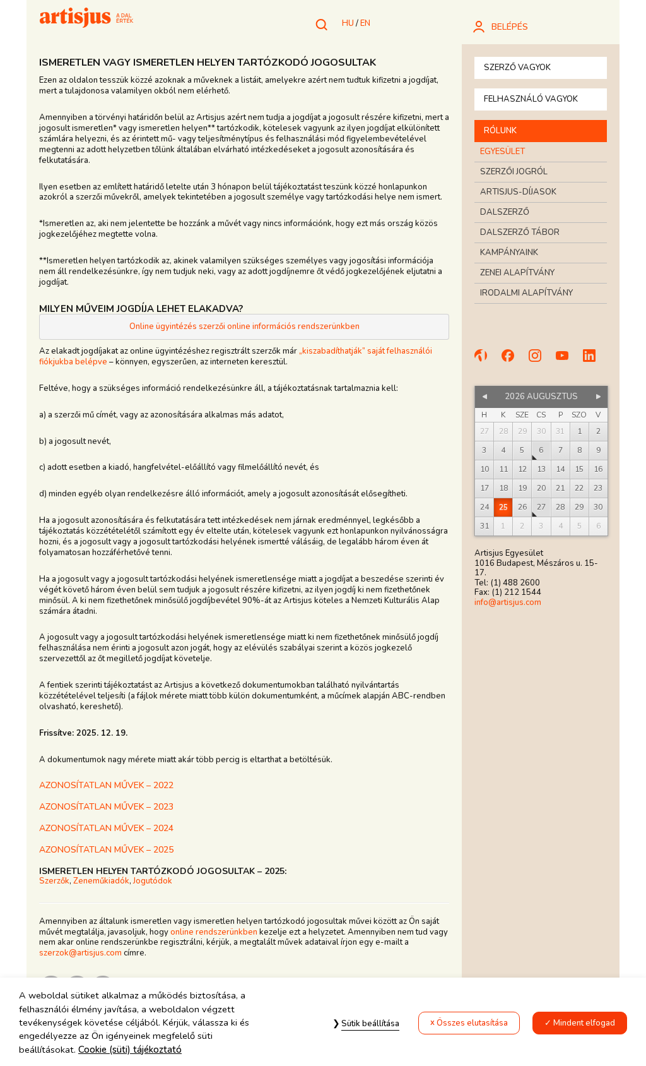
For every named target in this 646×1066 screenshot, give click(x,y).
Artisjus (86, 19)
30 (598, 507)
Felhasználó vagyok (531, 99)
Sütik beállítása (370, 1023)
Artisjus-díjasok (518, 192)
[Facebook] (514, 361)
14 (560, 469)
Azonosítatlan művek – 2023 (106, 807)
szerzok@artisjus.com (80, 953)
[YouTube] (568, 361)
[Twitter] (595, 361)
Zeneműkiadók (101, 881)
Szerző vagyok (517, 67)
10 (484, 469)
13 (541, 469)
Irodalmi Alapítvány (526, 293)
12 (522, 469)
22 (579, 488)
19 (522, 488)
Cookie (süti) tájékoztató (130, 1049)
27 (541, 507)
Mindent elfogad (584, 1023)
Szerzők (54, 881)
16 (598, 469)
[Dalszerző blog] (486, 361)
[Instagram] (541, 361)
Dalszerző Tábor (520, 232)
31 (484, 526)
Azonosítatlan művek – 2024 (106, 828)
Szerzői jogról (514, 171)
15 (579, 469)
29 (579, 507)
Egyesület (502, 151)
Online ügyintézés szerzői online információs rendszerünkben (244, 326)
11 (503, 469)
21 (560, 488)
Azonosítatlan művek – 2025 (106, 850)
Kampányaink (509, 252)
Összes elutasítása (472, 1023)
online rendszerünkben (213, 932)
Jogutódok (152, 881)
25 (503, 507)
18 (503, 488)
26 (522, 507)
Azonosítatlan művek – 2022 (106, 785)
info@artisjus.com (507, 602)
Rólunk (500, 130)
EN (365, 23)
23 (598, 488)
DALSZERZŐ (504, 212)
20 (541, 488)
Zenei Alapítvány (517, 272)
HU (348, 23)
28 (560, 507)
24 (484, 507)
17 (484, 488)
